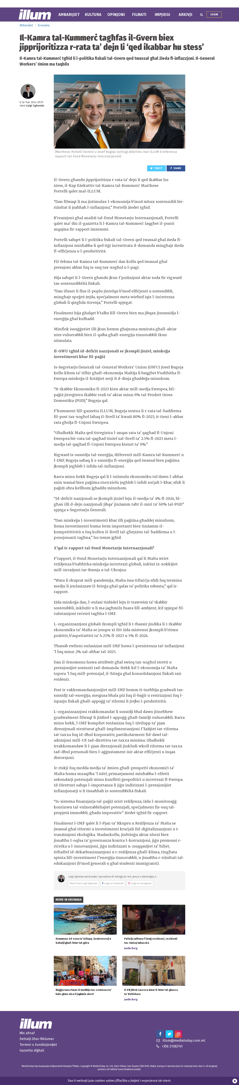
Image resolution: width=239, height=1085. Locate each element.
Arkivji (185, 14)
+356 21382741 (172, 1046)
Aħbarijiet (69, 14)
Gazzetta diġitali (32, 1050)
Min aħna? (27, 1033)
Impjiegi (162, 14)
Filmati (139, 14)
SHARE (177, 168)
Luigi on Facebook (114, 883)
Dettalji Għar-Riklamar (37, 1039)
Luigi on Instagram (141, 883)
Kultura (93, 14)
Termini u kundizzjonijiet (38, 1045)
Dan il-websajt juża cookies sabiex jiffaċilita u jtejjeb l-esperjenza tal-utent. (119, 1080)
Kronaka (43, 25)
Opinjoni (116, 14)
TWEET (158, 168)
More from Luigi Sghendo (83, 883)
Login (214, 14)
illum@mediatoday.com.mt (184, 1040)
